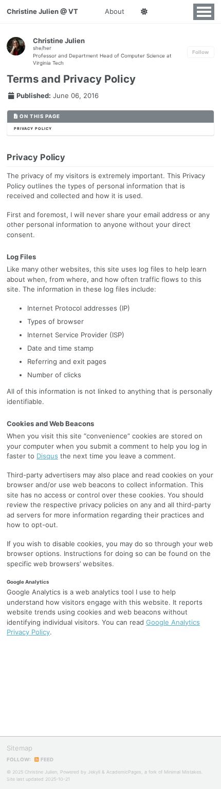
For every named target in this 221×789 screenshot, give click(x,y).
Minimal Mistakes (182, 772)
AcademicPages (123, 772)
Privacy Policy (33, 128)
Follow (200, 52)
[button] (144, 11)
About (114, 11)
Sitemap (19, 748)
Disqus (47, 456)
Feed (46, 759)
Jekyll (94, 772)
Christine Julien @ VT (42, 11)
